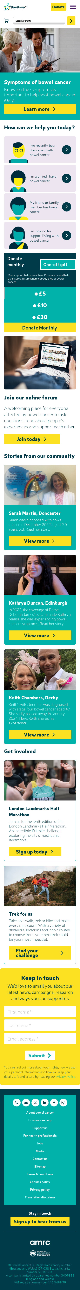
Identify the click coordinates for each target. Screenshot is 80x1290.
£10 (41, 305)
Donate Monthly (39, 327)
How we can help (39, 1120)
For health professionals (40, 1135)
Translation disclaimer (40, 1197)
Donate (58, 6)
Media (40, 1151)
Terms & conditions (40, 1174)
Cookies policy (40, 1182)
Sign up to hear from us (40, 1221)
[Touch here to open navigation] (73, 6)
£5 (42, 293)
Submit (36, 1055)
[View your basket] (6, 20)
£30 (42, 316)
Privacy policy (40, 1189)
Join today (29, 438)
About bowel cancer (40, 1112)
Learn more (36, 108)
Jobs (40, 1143)
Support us (40, 1128)
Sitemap (40, 1166)
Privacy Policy (65, 1076)
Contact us (40, 1158)
